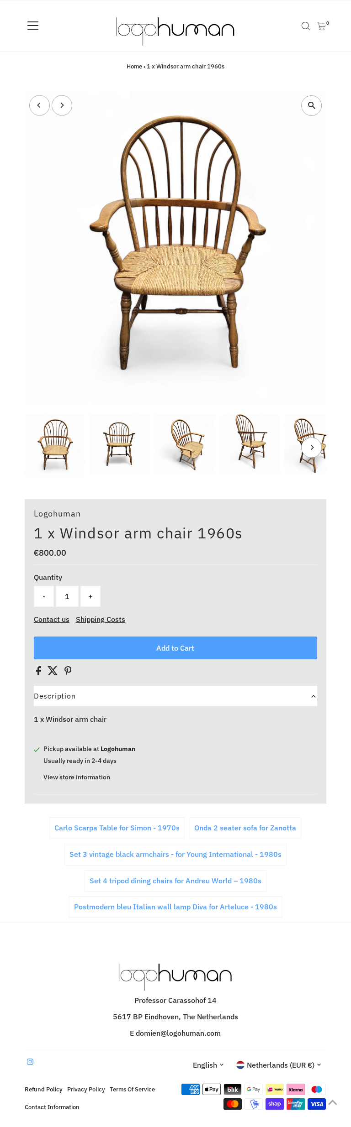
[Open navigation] (33, 26)
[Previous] (39, 105)
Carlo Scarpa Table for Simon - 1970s (117, 827)
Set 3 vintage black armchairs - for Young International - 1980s (175, 854)
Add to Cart (175, 647)
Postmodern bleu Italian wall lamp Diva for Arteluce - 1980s (175, 906)
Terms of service (132, 1089)
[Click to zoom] (311, 105)
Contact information (52, 1107)
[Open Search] (306, 26)
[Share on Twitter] (54, 672)
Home (134, 66)
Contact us (51, 619)
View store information (76, 777)
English (205, 1065)
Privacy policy (86, 1089)
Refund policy (44, 1089)
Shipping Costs (100, 619)
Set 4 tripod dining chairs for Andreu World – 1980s (175, 880)
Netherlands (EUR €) (280, 1065)
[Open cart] (321, 26)
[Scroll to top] (333, 1102)
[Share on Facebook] (39, 672)
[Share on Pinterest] (68, 672)
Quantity (48, 577)
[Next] (62, 105)
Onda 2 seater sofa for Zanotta (245, 827)
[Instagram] (30, 1062)
